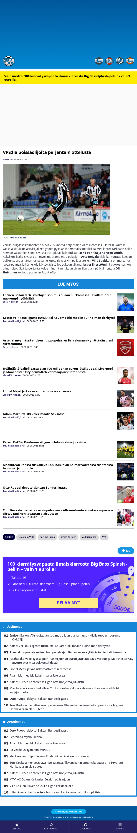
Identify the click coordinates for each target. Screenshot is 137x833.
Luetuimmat (16, 722)
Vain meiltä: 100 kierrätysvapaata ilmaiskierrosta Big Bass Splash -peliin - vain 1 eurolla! (67, 78)
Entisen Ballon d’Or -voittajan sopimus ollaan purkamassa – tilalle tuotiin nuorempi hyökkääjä (57, 296)
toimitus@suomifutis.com (68, 811)
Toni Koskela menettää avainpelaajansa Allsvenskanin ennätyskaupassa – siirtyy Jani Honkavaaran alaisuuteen (58, 512)
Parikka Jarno (47, 536)
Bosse (6, 159)
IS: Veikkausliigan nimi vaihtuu (30, 750)
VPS (104, 536)
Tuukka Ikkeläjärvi (14, 321)
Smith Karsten (68, 536)
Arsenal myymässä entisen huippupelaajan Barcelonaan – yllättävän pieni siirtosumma (58, 342)
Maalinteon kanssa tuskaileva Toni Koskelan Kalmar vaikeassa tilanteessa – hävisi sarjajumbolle (59, 466)
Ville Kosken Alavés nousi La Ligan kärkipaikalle (41, 786)
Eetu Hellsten (11, 301)
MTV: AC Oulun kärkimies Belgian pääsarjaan (40, 779)
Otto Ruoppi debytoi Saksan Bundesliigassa (35, 487)
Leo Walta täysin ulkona (26, 737)
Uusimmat (14, 627)
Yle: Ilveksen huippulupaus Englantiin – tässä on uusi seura (49, 756)
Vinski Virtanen (12, 375)
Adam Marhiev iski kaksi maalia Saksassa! (34, 414)
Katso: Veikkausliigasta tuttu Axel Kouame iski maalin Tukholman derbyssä (59, 318)
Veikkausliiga (89, 536)
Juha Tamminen (18, 237)
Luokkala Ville (26, 536)
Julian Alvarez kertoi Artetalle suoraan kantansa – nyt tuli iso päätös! (55, 792)
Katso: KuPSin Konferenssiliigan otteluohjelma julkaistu (44, 442)
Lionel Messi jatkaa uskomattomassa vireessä (37, 391)
